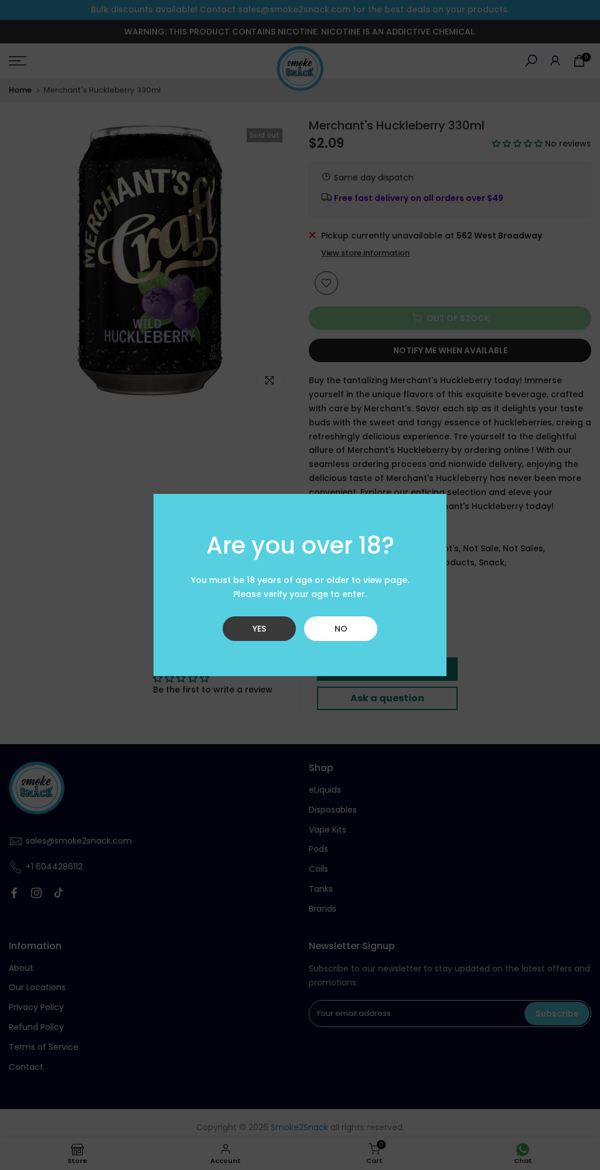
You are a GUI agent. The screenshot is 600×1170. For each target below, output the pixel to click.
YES (259, 629)
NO (341, 629)
